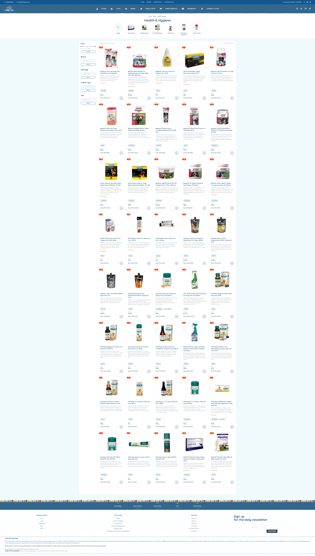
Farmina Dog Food (178, 541)
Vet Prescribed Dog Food (50, 543)
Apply (88, 64)
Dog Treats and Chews (36, 541)
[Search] (297, 9)
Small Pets (150, 9)
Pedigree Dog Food (167, 541)
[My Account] (301, 9)
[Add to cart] (121, 98)
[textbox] (88, 60)
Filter (88, 51)
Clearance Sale (169, 2)
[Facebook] (304, 2)
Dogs (103, 9)
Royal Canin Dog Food (84, 541)
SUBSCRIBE (272, 531)
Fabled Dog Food (283, 541)
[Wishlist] (305, 9)
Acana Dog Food (263, 541)
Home (142, 2)
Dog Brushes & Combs (209, 541)
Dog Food (18, 541)
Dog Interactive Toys (221, 541)
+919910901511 (10, 2)
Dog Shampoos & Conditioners (236, 541)
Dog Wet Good (26, 543)
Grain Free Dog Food (36, 543)
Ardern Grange (47, 541)
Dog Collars (11, 541)
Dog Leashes (25, 541)
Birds (133, 9)
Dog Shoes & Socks (197, 541)
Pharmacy (191, 9)
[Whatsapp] (310, 2)
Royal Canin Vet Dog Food (72, 543)
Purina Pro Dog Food (133, 541)
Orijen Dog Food (273, 541)
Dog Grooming (123, 541)
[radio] (103, 90)
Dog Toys (55, 541)
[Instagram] (307, 2)
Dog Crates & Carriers (252, 541)
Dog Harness (94, 541)
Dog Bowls (143, 541)
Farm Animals (171, 9)
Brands (149, 2)
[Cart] (310, 9)
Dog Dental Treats (113, 541)
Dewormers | (61, 543)
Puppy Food (188, 541)
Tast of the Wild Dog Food (70, 541)
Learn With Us (158, 2)
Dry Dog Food (103, 541)
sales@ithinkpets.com (24, 2)
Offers (60, 541)
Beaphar (213, 134)
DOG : (6, 541)
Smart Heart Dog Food (15, 543)
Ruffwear (158, 541)
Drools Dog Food (293, 541)
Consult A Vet (213, 9)
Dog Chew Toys (151, 541)
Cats (118, 9)
